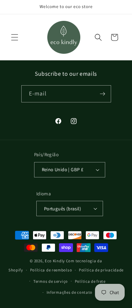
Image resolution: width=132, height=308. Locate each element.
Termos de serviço (50, 281)
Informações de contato (69, 292)
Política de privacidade (101, 270)
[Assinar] (103, 93)
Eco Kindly (55, 260)
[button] (15, 37)
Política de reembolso (51, 270)
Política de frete (90, 281)
